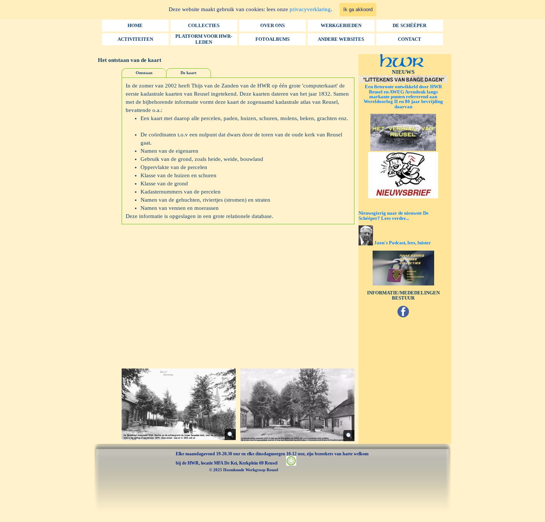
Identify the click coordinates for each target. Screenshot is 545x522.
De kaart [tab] (188, 73)
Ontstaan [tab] (144, 73)
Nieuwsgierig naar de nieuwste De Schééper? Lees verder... (394, 215)
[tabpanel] (238, 151)
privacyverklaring (310, 9)
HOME (135, 25)
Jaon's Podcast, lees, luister (402, 242)
